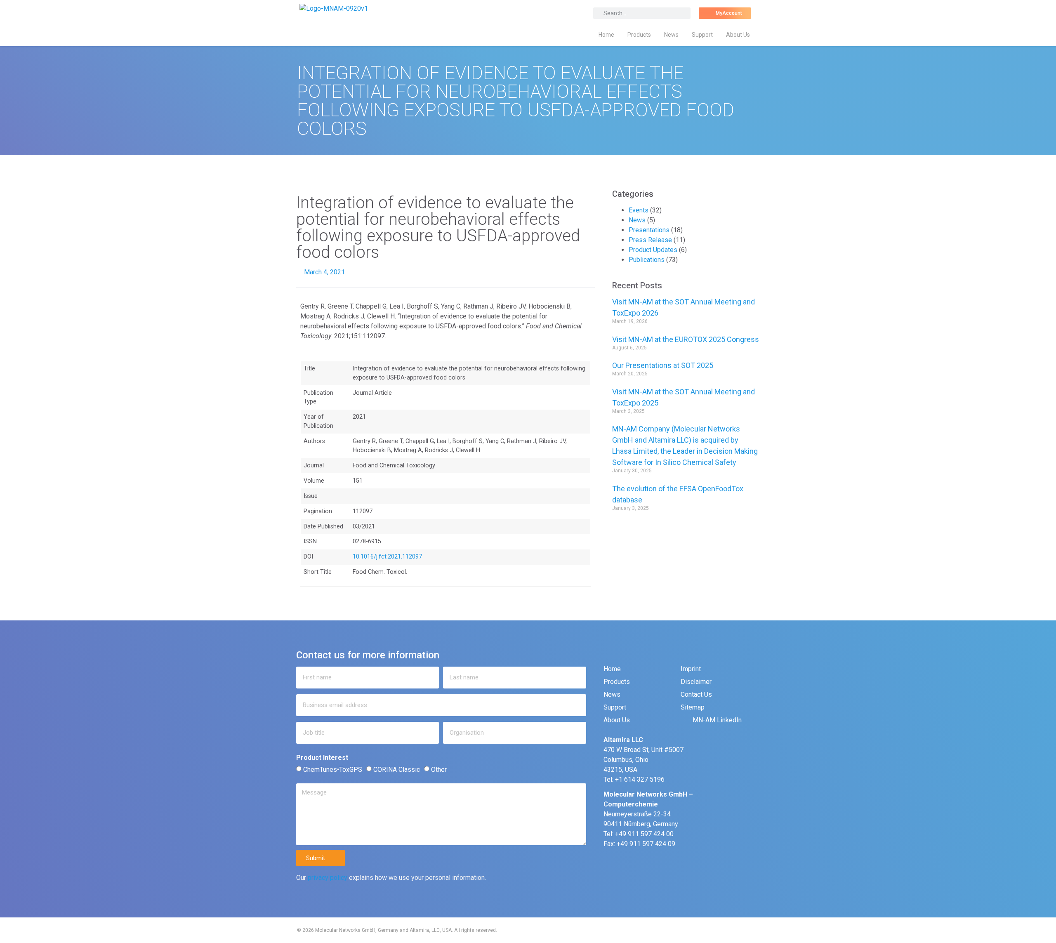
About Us (738, 34)
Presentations (649, 230)
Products (639, 34)
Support (702, 34)
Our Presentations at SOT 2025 (662, 365)
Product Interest (322, 757)
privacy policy (327, 878)
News (671, 34)
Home (606, 34)
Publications (647, 260)
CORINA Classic (396, 769)
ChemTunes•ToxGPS (332, 769)
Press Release (650, 240)
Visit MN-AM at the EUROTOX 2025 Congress (685, 339)
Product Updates (653, 250)
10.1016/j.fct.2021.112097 (387, 556)
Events (638, 210)
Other (439, 769)
